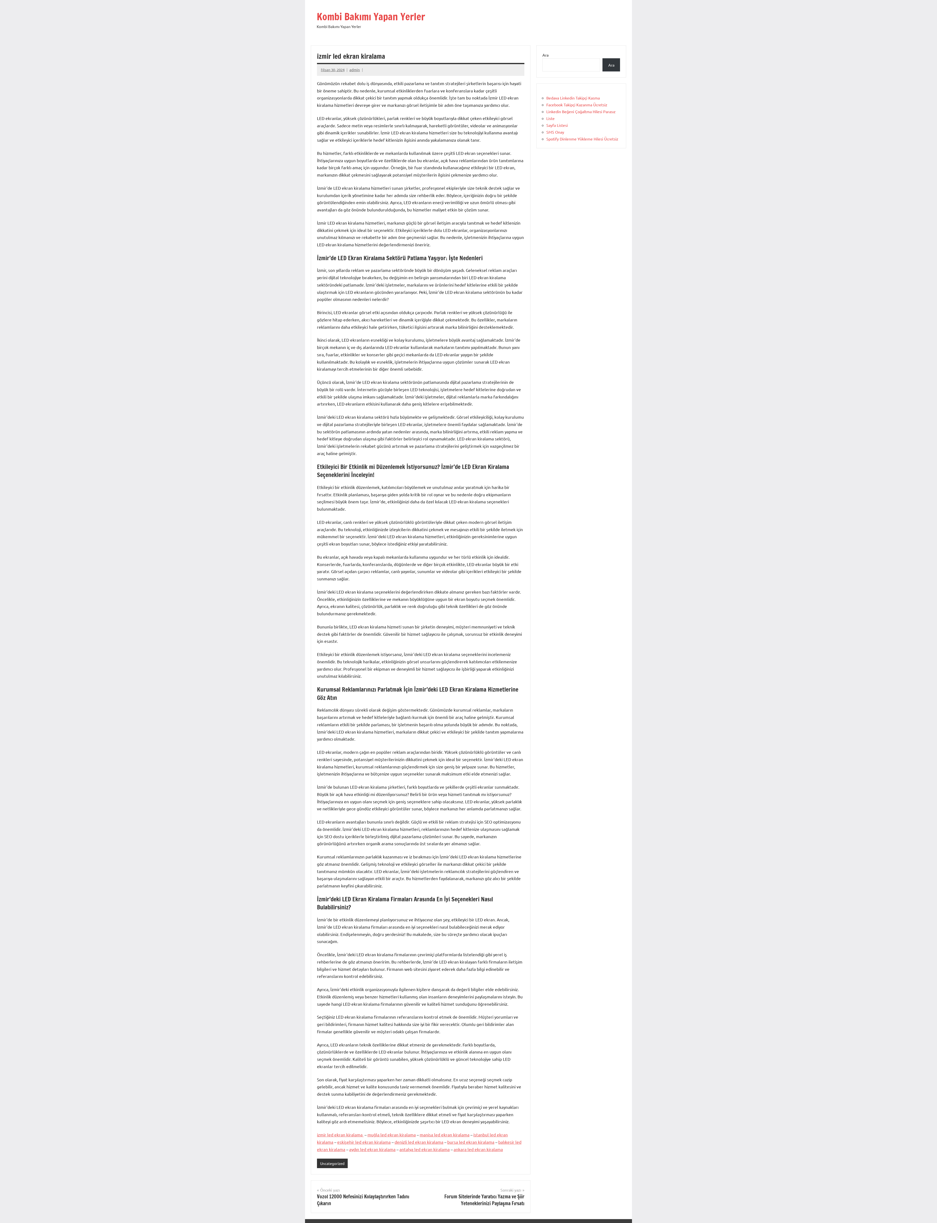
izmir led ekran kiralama (340, 1134)
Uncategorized (332, 1163)
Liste (550, 118)
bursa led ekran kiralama (470, 1141)
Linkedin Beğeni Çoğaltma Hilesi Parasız (581, 111)
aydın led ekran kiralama (372, 1149)
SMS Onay (555, 131)
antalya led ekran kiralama (424, 1149)
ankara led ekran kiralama (478, 1149)
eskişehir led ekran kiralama (364, 1141)
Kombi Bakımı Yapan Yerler (371, 16)
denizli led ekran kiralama (419, 1141)
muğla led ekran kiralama (391, 1134)
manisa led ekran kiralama (444, 1134)
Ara (545, 54)
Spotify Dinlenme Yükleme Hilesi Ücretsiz (582, 138)
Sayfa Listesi (557, 125)
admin (354, 69)
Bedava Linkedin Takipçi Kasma (573, 97)
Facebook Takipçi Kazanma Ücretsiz (576, 104)
